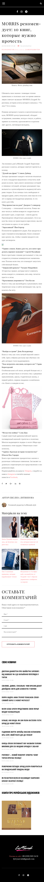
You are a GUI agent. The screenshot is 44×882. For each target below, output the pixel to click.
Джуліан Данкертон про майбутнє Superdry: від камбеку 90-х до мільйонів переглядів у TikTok (20, 674)
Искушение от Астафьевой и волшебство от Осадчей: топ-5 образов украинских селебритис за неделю (29, 577)
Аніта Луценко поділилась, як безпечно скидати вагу (10, 541)
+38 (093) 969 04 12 (30, 856)
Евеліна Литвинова (22, 497)
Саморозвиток (32, 49)
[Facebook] (17, 11)
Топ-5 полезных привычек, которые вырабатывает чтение (9, 574)
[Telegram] (26, 11)
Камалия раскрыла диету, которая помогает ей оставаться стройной (29, 541)
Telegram (28, 471)
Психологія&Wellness (13, 49)
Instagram (11, 474)
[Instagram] (22, 11)
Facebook (13, 477)
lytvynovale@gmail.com (23, 859)
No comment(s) (25, 46)
